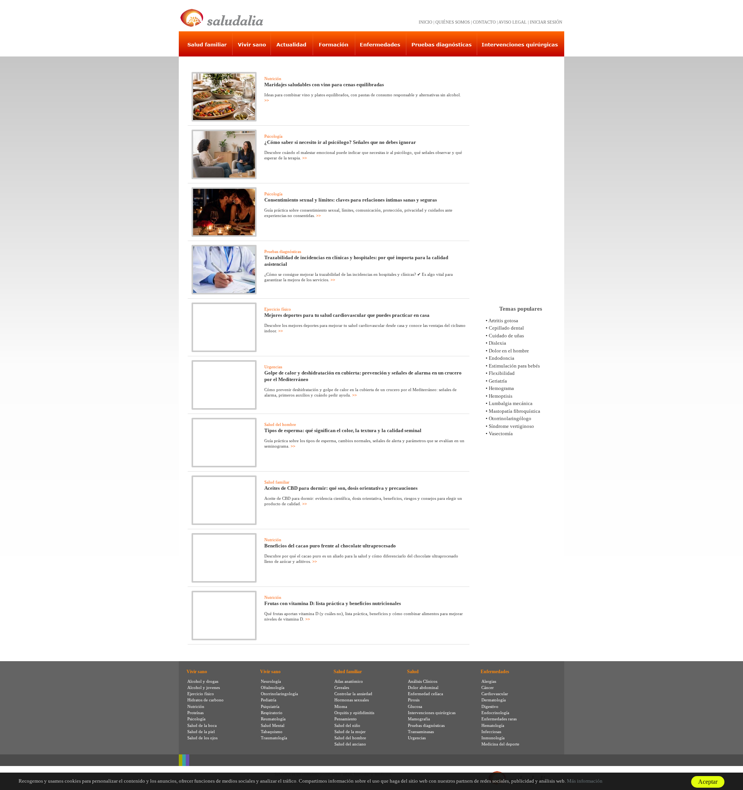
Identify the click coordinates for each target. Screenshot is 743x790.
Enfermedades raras (499, 718)
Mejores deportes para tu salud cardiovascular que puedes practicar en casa (347, 315)
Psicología (273, 136)
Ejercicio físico (277, 309)
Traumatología (274, 737)
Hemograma (501, 388)
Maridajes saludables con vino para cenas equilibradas (324, 84)
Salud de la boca (202, 725)
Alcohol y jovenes (203, 687)
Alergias (488, 681)
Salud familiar (276, 482)
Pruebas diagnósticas (282, 251)
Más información (585, 781)
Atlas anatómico (348, 681)
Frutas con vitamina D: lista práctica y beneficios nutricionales (332, 603)
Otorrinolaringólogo (510, 418)
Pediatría (268, 700)
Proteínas (195, 712)
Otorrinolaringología (279, 693)
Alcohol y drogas (202, 681)
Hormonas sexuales (351, 700)
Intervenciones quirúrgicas (431, 712)
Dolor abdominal (423, 687)
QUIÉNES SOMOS (452, 22)
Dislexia (497, 343)
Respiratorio (271, 712)
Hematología (492, 725)
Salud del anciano (350, 744)
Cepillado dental (506, 328)
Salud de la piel (201, 731)
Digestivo (489, 706)
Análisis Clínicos (422, 681)
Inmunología (493, 737)
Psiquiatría (270, 706)
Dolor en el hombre (509, 351)
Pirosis (413, 700)
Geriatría (498, 381)
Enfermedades (495, 671)
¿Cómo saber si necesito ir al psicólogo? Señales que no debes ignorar (340, 142)
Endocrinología (495, 712)
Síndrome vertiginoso (511, 426)
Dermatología (493, 700)
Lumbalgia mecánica (510, 403)
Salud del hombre (280, 424)
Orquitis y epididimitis (354, 712)
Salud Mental (272, 725)
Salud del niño (347, 725)
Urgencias (273, 366)
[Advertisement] (520, 178)
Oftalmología (272, 687)
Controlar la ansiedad (353, 693)
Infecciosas (491, 731)
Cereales (341, 687)
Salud (413, 671)
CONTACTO (484, 22)
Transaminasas (421, 731)
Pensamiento (345, 718)
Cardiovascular (494, 693)
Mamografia (419, 718)
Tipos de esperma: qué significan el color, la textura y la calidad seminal (342, 430)
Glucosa (415, 706)
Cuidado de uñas (506, 336)
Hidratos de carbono (205, 700)
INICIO (425, 22)
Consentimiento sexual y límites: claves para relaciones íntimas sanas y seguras (350, 200)
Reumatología (273, 718)
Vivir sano (197, 671)
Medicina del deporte (500, 744)
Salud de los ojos (202, 737)
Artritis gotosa (503, 320)
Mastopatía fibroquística (514, 411)
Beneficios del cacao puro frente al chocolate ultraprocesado (330, 546)
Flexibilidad (502, 373)
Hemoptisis (500, 396)
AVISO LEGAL (512, 22)
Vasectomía (501, 433)
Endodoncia (501, 358)
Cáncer (487, 687)
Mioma (340, 706)
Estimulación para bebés (514, 366)
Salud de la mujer (350, 731)
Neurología (271, 681)
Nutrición (272, 78)
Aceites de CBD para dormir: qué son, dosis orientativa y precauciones (341, 488)
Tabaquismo (271, 731)
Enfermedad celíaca (425, 693)
